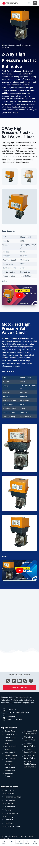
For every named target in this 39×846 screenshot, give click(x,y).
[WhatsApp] (8, 681)
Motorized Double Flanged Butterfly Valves (30, 764)
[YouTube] (14, 681)
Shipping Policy (6, 836)
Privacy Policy (18, 836)
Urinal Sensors (10, 734)
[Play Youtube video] (19, 295)
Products (11, 45)
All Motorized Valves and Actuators (10, 773)
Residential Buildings (13, 797)
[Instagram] (25, 681)
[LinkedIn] (19, 681)
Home (4, 45)
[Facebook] (31, 681)
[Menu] (35, 3)
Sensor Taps (10, 731)
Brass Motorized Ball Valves (10, 746)
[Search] (29, 3)
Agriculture (9, 790)
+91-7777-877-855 (15, 719)
